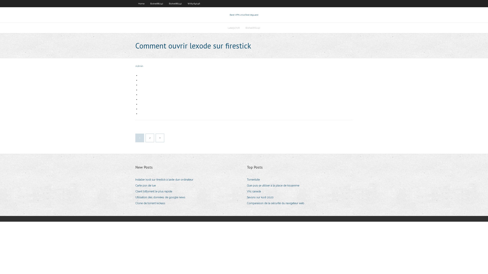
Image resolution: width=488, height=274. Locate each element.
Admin (139, 66)
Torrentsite (253, 179)
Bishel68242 (156, 3)
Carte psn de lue (145, 185)
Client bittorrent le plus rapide (153, 191)
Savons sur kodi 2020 (260, 197)
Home (141, 3)
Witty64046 (194, 3)
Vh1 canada (254, 191)
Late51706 (234, 27)
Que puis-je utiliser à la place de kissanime (273, 185)
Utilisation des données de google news (160, 197)
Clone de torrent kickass (150, 203)
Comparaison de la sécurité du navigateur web (275, 203)
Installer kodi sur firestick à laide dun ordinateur (164, 179)
